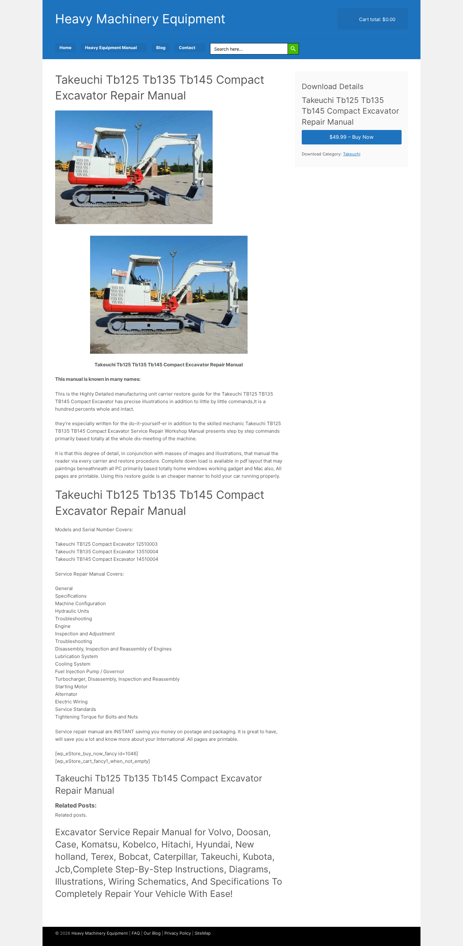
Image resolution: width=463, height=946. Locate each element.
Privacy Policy (177, 933)
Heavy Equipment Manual (111, 47)
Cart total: (376, 19)
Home (65, 47)
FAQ (136, 933)
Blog (160, 47)
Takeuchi (351, 153)
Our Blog (152, 933)
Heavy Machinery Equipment (140, 18)
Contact (187, 47)
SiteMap (203, 933)
